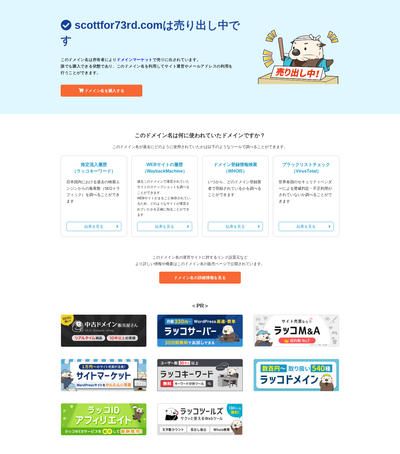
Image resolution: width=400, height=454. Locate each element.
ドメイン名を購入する (105, 90)
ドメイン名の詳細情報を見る (200, 277)
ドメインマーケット (135, 59)
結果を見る (93, 226)
